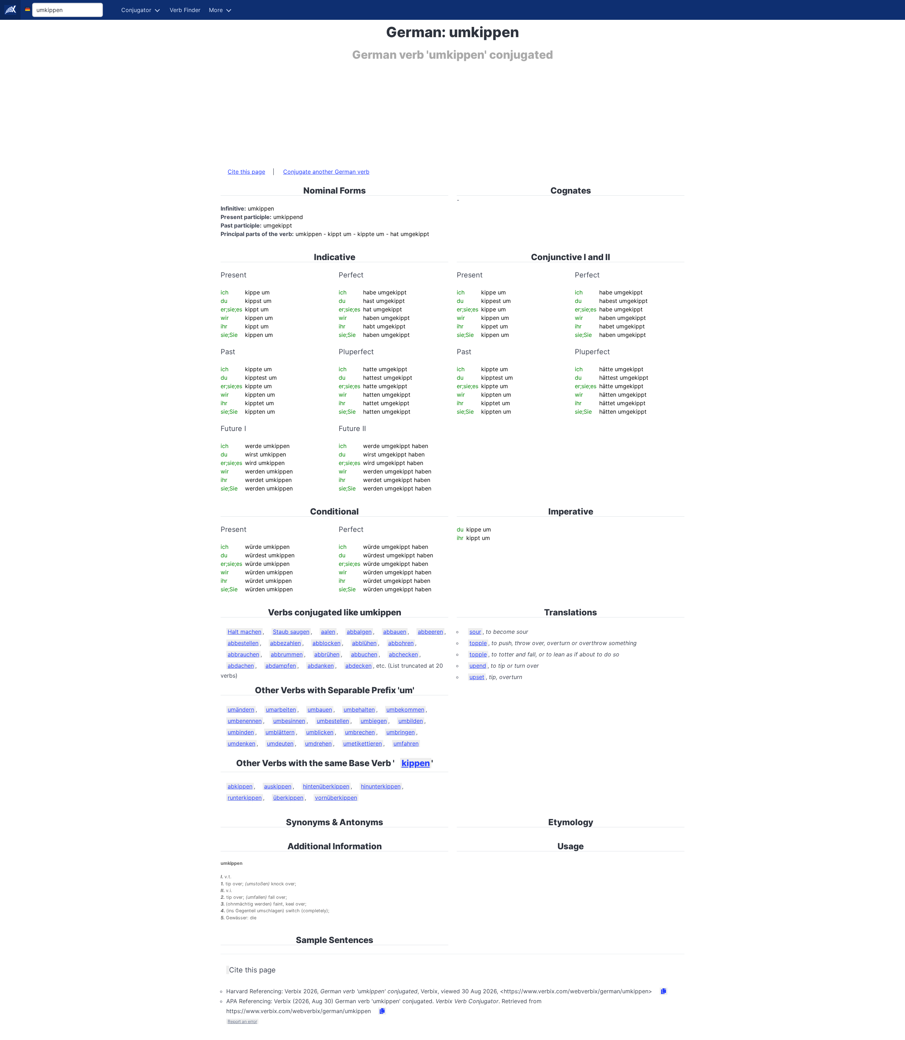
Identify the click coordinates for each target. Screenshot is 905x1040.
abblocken (326, 643)
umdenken (241, 743)
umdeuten (280, 743)
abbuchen (364, 654)
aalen (328, 631)
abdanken (321, 665)
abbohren (401, 643)
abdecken (358, 665)
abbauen (394, 631)
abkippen (240, 786)
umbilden (410, 720)
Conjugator (136, 9)
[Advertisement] (433, 110)
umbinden (241, 732)
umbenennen (245, 720)
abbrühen (326, 654)
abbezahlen (285, 643)
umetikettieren (362, 743)
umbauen (320, 709)
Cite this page (246, 171)
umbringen (400, 732)
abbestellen (243, 643)
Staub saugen (291, 631)
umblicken (319, 732)
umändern (241, 709)
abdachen (241, 665)
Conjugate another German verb (326, 171)
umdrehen (318, 743)
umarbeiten (281, 709)
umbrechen (360, 732)
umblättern (279, 732)
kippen (416, 763)
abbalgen (359, 631)
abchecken (403, 654)
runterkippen (245, 797)
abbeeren (430, 631)
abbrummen (287, 654)
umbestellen (333, 720)
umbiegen (374, 720)
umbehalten (359, 709)
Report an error (242, 1021)
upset (476, 676)
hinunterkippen (381, 786)
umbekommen (405, 709)
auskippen (277, 786)
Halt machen (244, 631)
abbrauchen (243, 654)
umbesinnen (289, 720)
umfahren (406, 743)
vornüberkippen (336, 797)
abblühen (364, 643)
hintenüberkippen (326, 786)
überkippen (288, 797)
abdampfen (280, 665)
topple (478, 643)
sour (475, 631)
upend (477, 665)
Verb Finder (185, 9)
